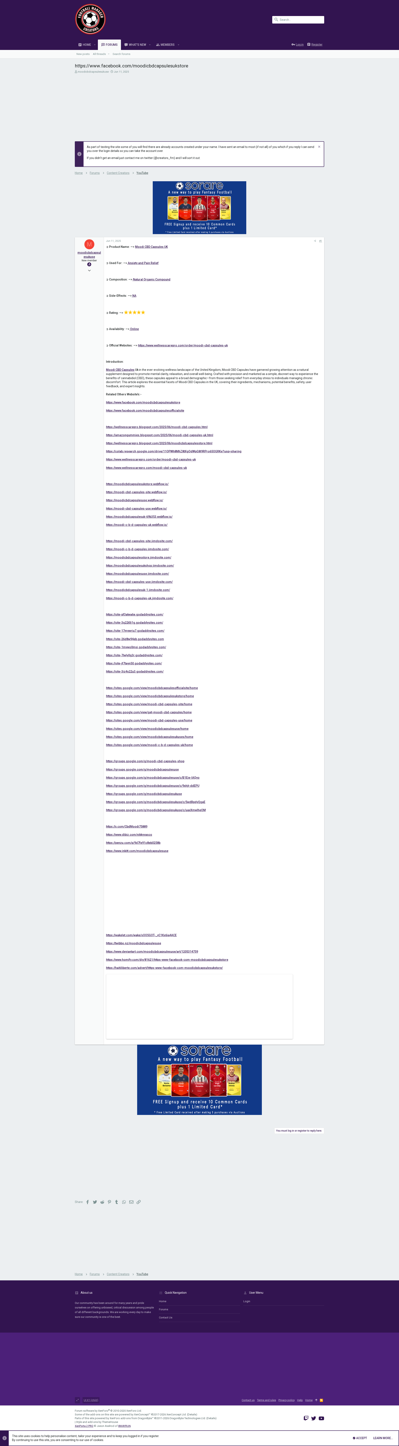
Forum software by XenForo (108, 1410)
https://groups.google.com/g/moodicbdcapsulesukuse (144, 794)
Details (192, 1414)
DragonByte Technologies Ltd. (188, 1418)
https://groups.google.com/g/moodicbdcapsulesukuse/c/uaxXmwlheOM (156, 810)
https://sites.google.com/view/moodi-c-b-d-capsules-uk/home (149, 745)
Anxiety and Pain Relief (143, 263)
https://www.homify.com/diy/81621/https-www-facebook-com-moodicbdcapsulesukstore (167, 959)
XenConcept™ (142, 1414)
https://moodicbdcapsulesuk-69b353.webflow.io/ (139, 516)
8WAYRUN (124, 1425)
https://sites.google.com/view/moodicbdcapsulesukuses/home (149, 737)
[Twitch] (306, 1418)
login (246, 1301)
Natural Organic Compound (151, 279)
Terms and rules (266, 1400)
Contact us (165, 1317)
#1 (320, 241)
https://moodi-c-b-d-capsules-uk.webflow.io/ (136, 524)
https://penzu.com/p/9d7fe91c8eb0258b (133, 842)
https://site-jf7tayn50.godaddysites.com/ (134, 663)
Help (300, 1400)
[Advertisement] (199, 105)
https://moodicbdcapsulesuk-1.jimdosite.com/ (138, 590)
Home (162, 1301)
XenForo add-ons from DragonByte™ (132, 1418)
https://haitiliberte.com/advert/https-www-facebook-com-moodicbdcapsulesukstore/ (164, 967)
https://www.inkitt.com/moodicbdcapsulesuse (137, 851)
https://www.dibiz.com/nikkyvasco (129, 834)
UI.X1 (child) (91, 1400)
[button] (95, 45)
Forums (163, 1309)
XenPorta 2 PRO (84, 1425)
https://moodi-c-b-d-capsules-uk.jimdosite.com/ (139, 598)
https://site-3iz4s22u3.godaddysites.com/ (135, 671)
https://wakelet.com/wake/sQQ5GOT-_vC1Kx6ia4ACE (141, 935)
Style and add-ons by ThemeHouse (97, 1422)
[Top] (316, 1400)
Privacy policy (286, 1400)
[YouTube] (321, 1418)
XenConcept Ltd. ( (177, 1414)
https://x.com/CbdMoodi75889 (126, 826)
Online (134, 329)
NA (134, 295)
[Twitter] (313, 1418)
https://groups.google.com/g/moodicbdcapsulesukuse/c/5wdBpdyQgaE (155, 802)
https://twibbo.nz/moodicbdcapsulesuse (133, 943)
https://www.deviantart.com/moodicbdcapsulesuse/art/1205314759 (152, 951)
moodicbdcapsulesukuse (93, 71)
